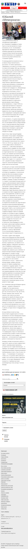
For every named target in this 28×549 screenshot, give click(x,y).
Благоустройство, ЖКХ (7, 487)
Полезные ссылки (6, 440)
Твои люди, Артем (5, 480)
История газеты (5, 453)
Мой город (4, 507)
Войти (4, 430)
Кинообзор (4, 503)
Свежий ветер (4, 496)
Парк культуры (5, 499)
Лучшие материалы (6, 505)
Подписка (3, 460)
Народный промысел (6, 471)
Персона (3, 482)
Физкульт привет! (5, 501)
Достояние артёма (6, 468)
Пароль (4, 422)
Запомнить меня (8, 427)
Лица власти (4, 483)
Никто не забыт (5, 478)
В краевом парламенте (7, 489)
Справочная (4, 462)
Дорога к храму (5, 492)
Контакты (3, 458)
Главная (3, 12)
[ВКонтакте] (12, 374)
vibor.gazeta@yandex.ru (7, 528)
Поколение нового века (7, 477)
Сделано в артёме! (6, 469)
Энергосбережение (6, 475)
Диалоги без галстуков (7, 485)
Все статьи (4, 466)
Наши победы (4, 457)
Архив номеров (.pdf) (11, 390)
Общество (3, 508)
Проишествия (4, 498)
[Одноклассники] (15, 374)
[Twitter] (13, 374)
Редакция (3, 455)
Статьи (7, 12)
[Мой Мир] (16, 374)
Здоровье (3, 494)
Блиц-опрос (4, 473)
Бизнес (3, 491)
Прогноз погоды (6, 435)
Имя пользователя (7, 417)
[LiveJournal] (18, 374)
